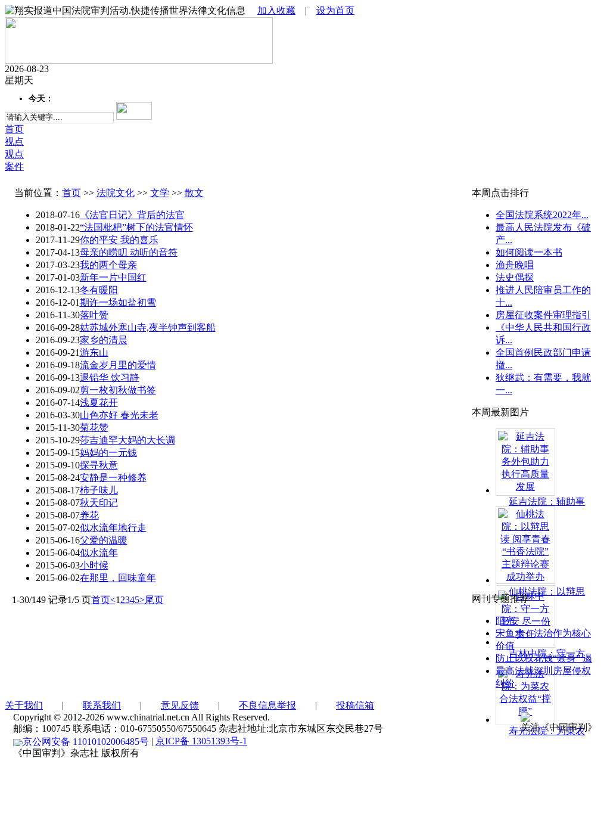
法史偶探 (515, 277)
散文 (194, 193)
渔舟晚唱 (515, 265)
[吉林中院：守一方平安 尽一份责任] (525, 614)
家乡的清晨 (103, 340)
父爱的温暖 (103, 540)
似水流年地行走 (113, 528)
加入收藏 (276, 10)
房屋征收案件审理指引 (543, 315)
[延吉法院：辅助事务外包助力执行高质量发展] (525, 461)
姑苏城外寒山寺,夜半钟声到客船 (148, 327)
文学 (159, 193)
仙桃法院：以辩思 (547, 591)
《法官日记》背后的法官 (132, 215)
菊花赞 (94, 427)
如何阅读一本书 (529, 252)
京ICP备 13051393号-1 (201, 741)
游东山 (94, 352)
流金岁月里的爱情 (118, 365)
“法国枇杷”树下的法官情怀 (136, 227)
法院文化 (116, 193)
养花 (89, 515)
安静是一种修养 (113, 478)
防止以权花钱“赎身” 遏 (544, 658)
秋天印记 (99, 503)
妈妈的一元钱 (108, 453)
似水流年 (99, 553)
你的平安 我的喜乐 (119, 240)
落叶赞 (94, 315)
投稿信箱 (355, 705)
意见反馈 (180, 705)
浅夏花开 (99, 402)
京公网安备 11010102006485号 (86, 742)
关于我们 (24, 705)
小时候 (94, 565)
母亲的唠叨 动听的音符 (129, 252)
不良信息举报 (267, 705)
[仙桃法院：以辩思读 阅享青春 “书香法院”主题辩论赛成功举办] (525, 544)
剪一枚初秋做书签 (118, 390)
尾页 (154, 600)
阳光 (505, 621)
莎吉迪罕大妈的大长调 (127, 440)
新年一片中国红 (113, 277)
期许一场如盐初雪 (118, 302)
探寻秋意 (99, 465)
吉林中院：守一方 (547, 653)
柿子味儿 (99, 490)
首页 (71, 193)
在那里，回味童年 (118, 578)
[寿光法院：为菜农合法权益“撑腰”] (525, 691)
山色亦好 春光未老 (119, 415)
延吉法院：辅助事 (547, 501)
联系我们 (102, 705)
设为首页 (335, 10)
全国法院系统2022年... (542, 215)
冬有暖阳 (99, 290)
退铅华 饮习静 (109, 377)
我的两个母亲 (108, 265)
